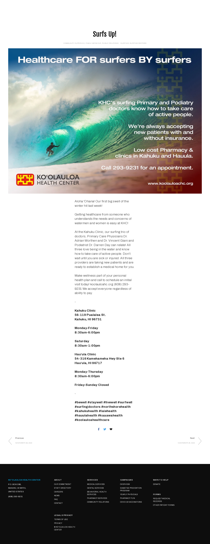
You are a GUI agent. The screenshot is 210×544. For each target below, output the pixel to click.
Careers (58, 492)
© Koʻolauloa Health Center (64, 528)
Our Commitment (62, 484)
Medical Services (96, 484)
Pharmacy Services (97, 498)
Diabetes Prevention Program (131, 489)
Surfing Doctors (138, 43)
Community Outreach (74, 43)
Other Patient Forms (164, 505)
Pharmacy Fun (127, 498)
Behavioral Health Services (96, 493)
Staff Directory (62, 488)
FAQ (56, 499)
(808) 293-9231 (15, 496)
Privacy (58, 523)
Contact (58, 503)
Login (83, 9)
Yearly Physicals (129, 494)
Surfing (125, 43)
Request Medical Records (161, 500)
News (57, 496)
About (13, 9)
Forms (96, 9)
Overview (125, 484)
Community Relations (98, 502)
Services (30, 9)
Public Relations (110, 43)
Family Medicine (93, 43)
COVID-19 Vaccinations (131, 502)
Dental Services (95, 488)
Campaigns (50, 9)
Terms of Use (61, 519)
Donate (68, 9)
